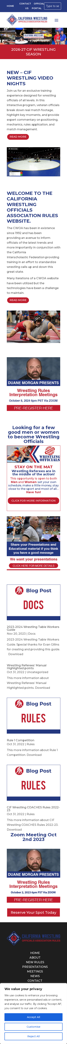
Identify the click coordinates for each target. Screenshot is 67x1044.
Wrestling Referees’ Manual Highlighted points (26, 667)
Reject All (33, 1036)
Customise (33, 1026)
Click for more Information (33, 500)
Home (10, 6)
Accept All (33, 1017)
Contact (35, 980)
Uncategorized (37, 672)
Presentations (35, 967)
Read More (18, 136)
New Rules (35, 962)
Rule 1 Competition (20, 740)
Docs (32, 633)
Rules (31, 744)
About (35, 957)
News (35, 976)
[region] (33, 1013)
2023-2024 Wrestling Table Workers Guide (33, 628)
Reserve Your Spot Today (33, 912)
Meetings (35, 971)
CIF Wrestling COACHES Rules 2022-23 (33, 809)
